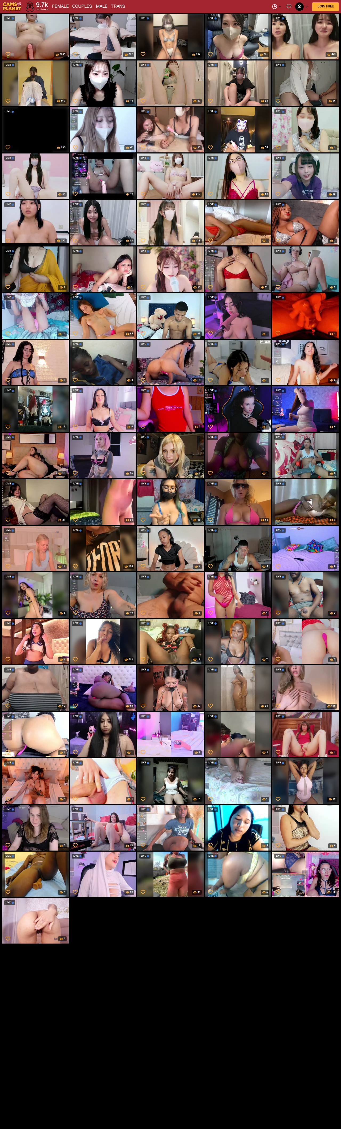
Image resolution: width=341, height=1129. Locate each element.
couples (82, 7)
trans (118, 7)
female (60, 7)
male (101, 7)
